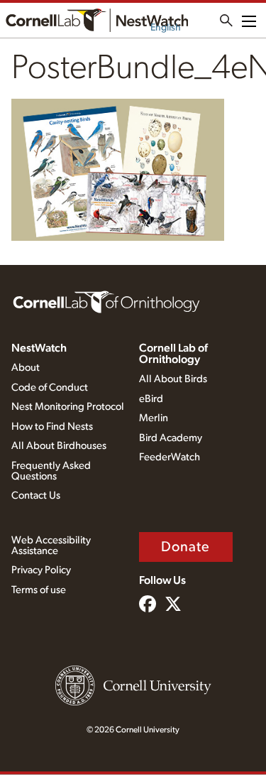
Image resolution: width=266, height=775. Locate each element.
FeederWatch (169, 457)
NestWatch (39, 348)
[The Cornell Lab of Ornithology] (106, 301)
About (25, 367)
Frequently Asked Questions (51, 471)
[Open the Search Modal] (226, 20)
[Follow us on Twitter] (173, 605)
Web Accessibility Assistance (51, 545)
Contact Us (35, 495)
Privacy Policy (41, 570)
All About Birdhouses (58, 445)
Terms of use (38, 590)
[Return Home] (97, 20)
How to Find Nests (52, 426)
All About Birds (173, 379)
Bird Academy (170, 438)
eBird (151, 399)
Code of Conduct (49, 387)
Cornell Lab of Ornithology (173, 353)
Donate (186, 547)
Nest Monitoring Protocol (67, 406)
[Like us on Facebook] (147, 605)
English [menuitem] (165, 28)
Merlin (153, 418)
